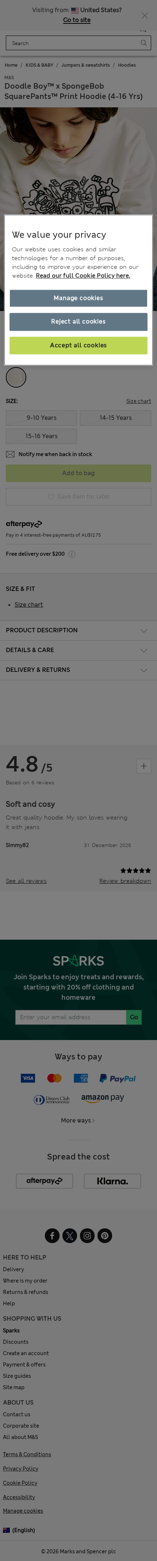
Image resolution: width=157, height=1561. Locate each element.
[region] (78, 290)
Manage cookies (78, 298)
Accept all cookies (78, 345)
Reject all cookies (78, 321)
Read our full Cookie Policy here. (83, 276)
